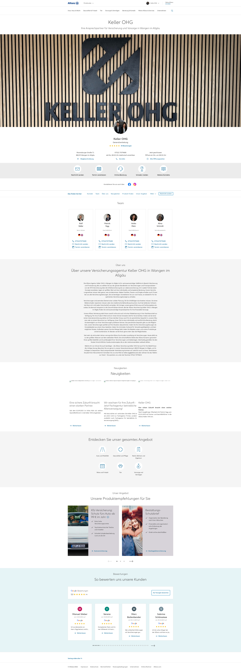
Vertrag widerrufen (74, 658)
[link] (120, 170)
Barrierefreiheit (106, 667)
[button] (120, 127)
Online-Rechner (146, 667)
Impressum (84, 667)
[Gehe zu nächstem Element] (153, 645)
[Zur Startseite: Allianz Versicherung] (73, 3)
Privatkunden (87, 3)
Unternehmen (134, 667)
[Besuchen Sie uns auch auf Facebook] (129, 184)
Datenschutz (94, 667)
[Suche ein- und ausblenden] (171, 10)
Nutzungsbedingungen (120, 667)
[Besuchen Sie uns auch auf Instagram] (134, 184)
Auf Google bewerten (161, 593)
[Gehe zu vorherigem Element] (87, 645)
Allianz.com (157, 667)
